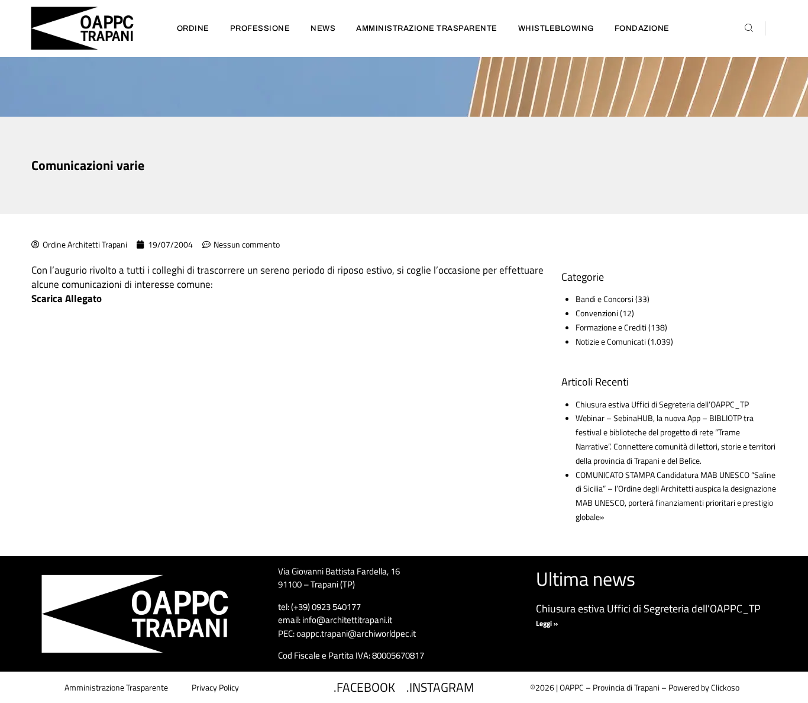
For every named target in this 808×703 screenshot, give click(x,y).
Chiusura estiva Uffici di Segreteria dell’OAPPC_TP (662, 404)
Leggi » (547, 623)
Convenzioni (597, 313)
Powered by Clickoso (703, 687)
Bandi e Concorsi (605, 299)
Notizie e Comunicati (611, 341)
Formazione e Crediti (611, 327)
